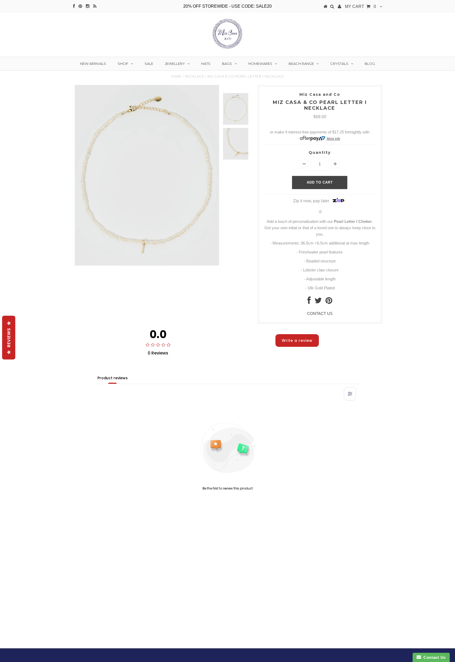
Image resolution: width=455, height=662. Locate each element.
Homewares (260, 63)
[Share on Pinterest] (328, 302)
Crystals (339, 63)
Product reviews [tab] (112, 378)
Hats (205, 63)
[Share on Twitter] (318, 302)
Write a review (297, 340)
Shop (123, 63)
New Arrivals (93, 63)
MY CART (360, 6)
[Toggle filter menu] (350, 393)
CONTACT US (320, 313)
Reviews (9, 337)
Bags (227, 63)
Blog (370, 63)
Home (176, 76)
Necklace (194, 76)
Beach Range (301, 63)
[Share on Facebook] (309, 302)
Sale (149, 63)
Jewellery (175, 63)
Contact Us (433, 657)
